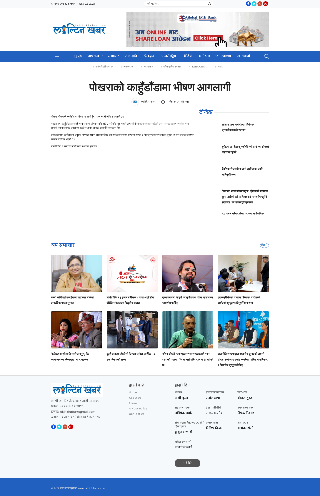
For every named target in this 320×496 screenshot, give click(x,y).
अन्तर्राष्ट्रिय (168, 56)
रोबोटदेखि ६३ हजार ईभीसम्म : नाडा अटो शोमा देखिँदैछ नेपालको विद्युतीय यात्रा (130, 300)
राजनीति (131, 56)
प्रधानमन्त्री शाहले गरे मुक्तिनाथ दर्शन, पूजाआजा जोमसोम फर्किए (187, 300)
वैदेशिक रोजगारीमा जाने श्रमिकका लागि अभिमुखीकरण (242, 171)
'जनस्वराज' (128, 66)
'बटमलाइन (148, 66)
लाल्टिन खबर (147, 102)
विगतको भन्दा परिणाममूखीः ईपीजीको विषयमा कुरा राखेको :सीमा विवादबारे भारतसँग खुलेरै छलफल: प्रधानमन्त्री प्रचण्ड (245, 197)
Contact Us (136, 414)
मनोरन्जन (206, 56)
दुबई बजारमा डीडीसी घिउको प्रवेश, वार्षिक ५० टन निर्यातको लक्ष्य (131, 356)
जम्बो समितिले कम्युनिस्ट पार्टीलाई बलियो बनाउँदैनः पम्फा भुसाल (72, 300)
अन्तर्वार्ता (243, 56)
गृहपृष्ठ (77, 56)
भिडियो (187, 56)
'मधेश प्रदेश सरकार (172, 66)
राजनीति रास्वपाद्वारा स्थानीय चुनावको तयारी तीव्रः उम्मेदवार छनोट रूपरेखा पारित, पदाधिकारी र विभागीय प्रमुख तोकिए (243, 359)
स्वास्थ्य (226, 56)
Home (133, 392)
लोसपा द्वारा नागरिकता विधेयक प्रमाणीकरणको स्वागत (238, 127)
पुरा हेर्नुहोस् (187, 463)
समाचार (113, 56)
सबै (263, 245)
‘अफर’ (220, 66)
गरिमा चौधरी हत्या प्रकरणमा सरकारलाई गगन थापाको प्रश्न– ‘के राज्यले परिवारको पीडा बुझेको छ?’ (187, 359)
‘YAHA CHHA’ (199, 66)
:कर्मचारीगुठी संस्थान (104, 66)
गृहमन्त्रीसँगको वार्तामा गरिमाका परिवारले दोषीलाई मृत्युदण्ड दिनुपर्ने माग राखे (239, 300)
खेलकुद (148, 56)
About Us (135, 398)
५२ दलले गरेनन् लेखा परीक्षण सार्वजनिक (243, 213)
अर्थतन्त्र (93, 56)
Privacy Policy (138, 408)
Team (133, 403)
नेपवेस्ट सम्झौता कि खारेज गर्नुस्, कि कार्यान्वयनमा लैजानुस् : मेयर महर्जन (70, 356)
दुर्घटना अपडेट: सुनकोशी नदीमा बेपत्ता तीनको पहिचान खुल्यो (245, 149)
